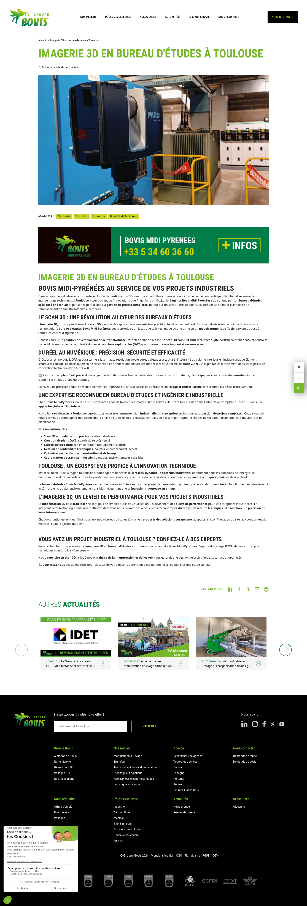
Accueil (42, 40)
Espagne (178, 773)
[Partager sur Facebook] (239, 589)
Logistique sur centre (127, 784)
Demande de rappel (245, 756)
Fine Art (118, 840)
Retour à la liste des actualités (60, 67)
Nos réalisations (64, 778)
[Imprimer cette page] (266, 589)
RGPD (206, 855)
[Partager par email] (257, 589)
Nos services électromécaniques (134, 778)
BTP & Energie (122, 823)
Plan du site (192, 855)
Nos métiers (88, 17)
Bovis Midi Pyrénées (123, 216)
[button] (285, 650)
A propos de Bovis (65, 756)
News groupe (181, 806)
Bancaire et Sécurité (126, 835)
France (177, 767)
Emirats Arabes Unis (186, 790)
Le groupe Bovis (198, 17)
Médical (119, 818)
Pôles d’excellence (118, 17)
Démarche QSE (63, 767)
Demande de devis (244, 761)
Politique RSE (62, 773)
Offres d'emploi (63, 806)
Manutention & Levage (128, 756)
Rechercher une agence (187, 756)
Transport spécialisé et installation (135, 767)
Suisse (177, 784)
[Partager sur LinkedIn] (230, 589)
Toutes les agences (185, 761)
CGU (179, 855)
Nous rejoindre (228, 17)
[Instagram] (255, 724)
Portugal (178, 778)
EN (298, 377)
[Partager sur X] (248, 589)
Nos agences (148, 17)
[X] (272, 724)
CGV (215, 855)
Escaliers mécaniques (127, 829)
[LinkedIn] (244, 724)
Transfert (81, 216)
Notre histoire (62, 761)
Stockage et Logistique (128, 773)
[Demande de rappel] (299, 388)
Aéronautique (122, 812)
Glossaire (239, 806)
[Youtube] (281, 724)
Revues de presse (184, 812)
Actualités (172, 17)
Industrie (99, 216)
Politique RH (61, 818)
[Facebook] (264, 724)
